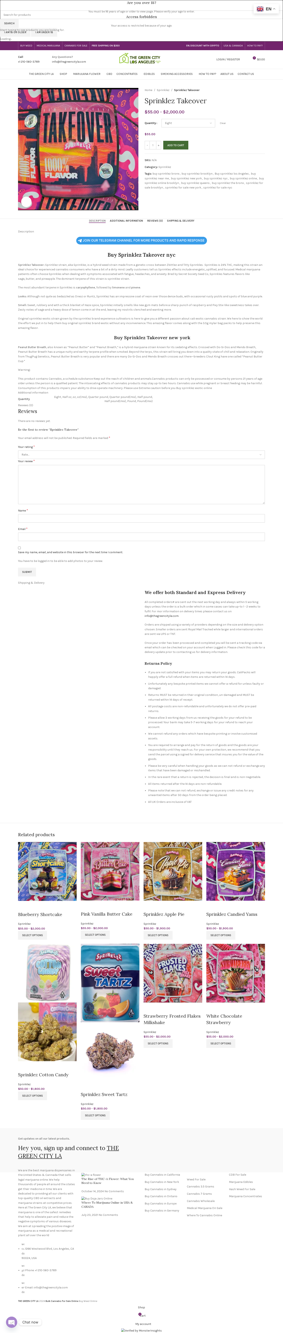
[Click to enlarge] (26, 202)
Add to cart (175, 145)
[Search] (245, 59)
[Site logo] (141, 59)
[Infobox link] (29, 59)
